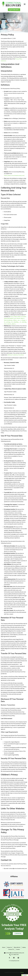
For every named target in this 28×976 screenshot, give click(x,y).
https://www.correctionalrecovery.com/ (14, 175)
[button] (24, 4)
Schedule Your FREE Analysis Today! (14, 927)
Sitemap (22, 972)
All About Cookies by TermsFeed (16, 355)
